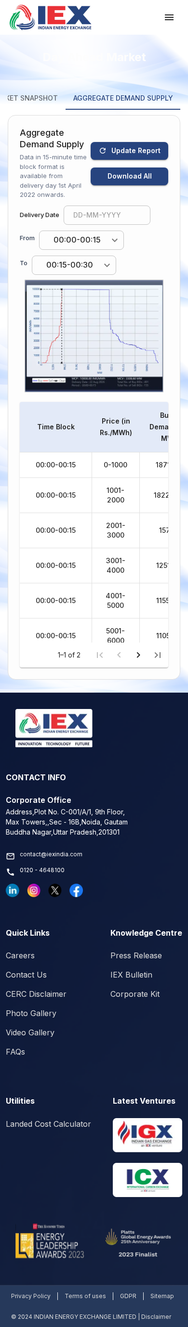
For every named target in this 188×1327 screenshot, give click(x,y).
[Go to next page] (138, 655)
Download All (129, 176)
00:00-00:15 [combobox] (77, 240)
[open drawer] (169, 17)
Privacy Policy (31, 1296)
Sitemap (162, 1296)
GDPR (128, 1296)
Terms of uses (85, 1296)
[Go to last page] (157, 655)
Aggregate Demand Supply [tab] (123, 98)
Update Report (136, 150)
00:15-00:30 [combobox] (69, 265)
